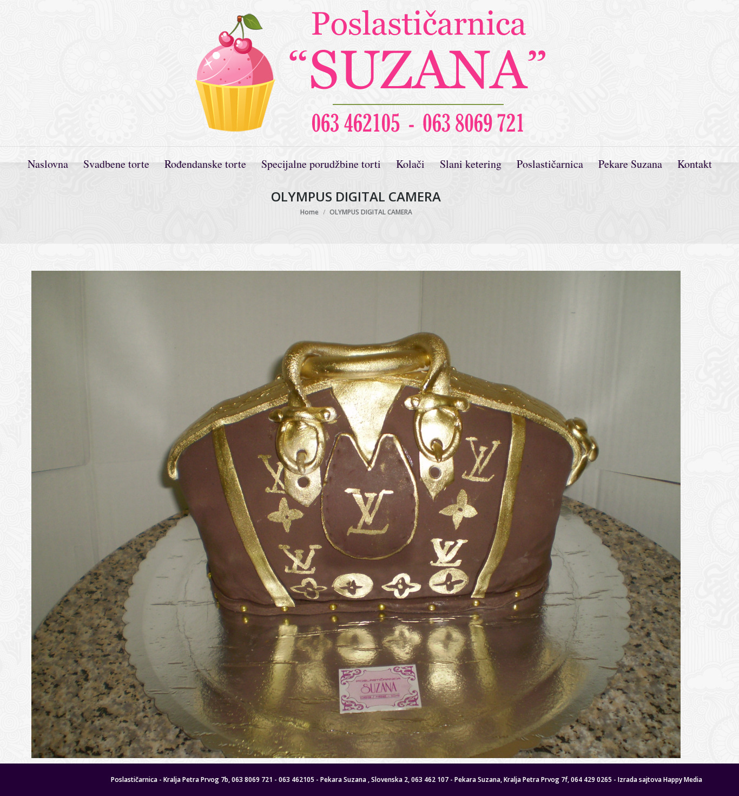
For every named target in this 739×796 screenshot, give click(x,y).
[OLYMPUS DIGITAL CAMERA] (356, 514)
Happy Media (682, 779)
